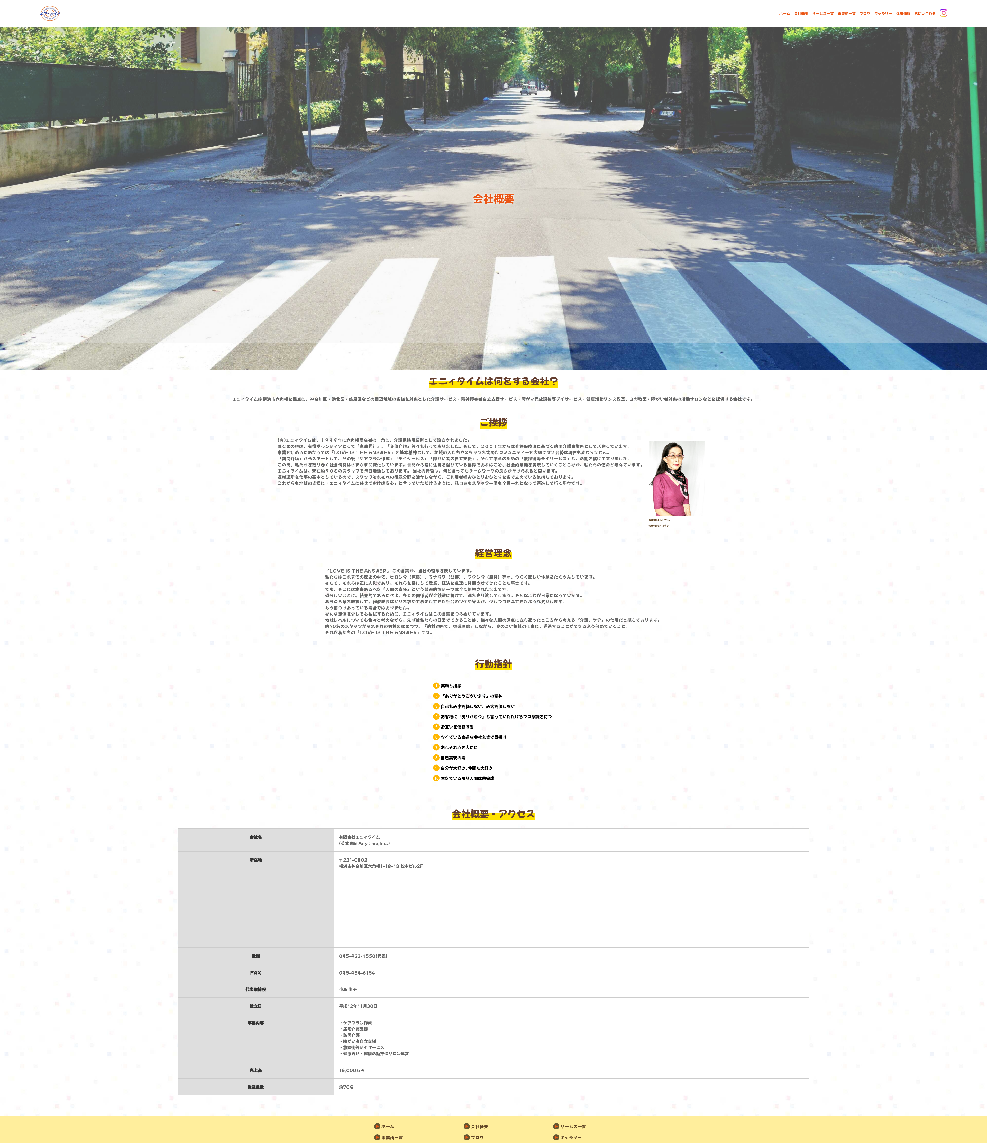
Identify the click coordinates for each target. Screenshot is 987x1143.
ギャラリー (883, 13)
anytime (50, 13)
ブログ (865, 13)
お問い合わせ (925, 13)
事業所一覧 (847, 13)
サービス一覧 (823, 13)
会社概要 (801, 13)
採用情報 (903, 13)
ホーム (784, 13)
